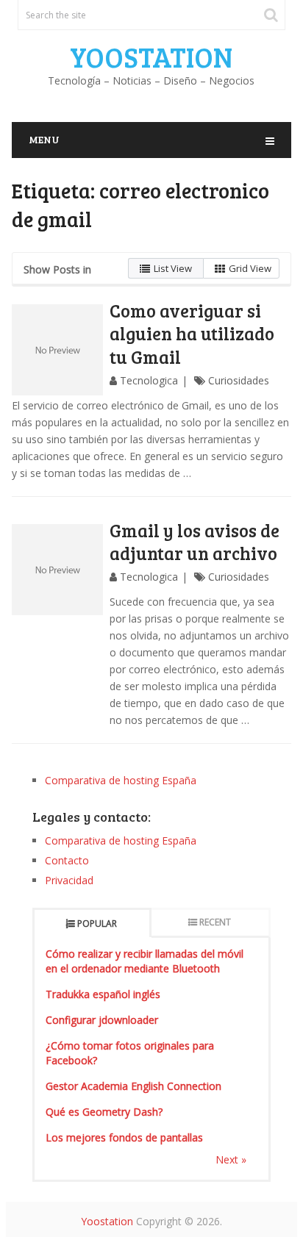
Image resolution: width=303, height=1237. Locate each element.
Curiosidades (238, 380)
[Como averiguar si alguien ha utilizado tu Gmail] (57, 349)
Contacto (67, 860)
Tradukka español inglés (103, 994)
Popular (97, 923)
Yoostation (151, 56)
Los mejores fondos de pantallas (124, 1137)
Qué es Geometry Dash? (104, 1112)
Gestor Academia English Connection (133, 1086)
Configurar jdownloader (102, 1020)
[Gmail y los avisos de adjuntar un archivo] (57, 569)
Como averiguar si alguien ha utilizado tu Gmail (192, 333)
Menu (44, 139)
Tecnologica (149, 380)
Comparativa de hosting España (120, 780)
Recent (215, 922)
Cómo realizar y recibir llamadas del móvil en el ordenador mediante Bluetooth (144, 961)
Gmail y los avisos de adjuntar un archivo (194, 541)
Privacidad (69, 880)
